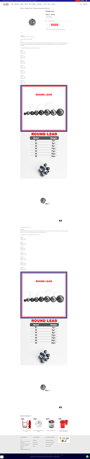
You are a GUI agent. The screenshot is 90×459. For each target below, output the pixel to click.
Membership (40, 4)
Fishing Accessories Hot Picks (41, 8)
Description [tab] (22, 36)
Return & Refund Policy (50, 442)
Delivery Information (49, 440)
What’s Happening (32, 4)
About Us (26, 4)
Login (34, 446)
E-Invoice (53, 4)
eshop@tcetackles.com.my (25, 449)
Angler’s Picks (28, 8)
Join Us (45, 4)
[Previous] (20, 426)
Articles (49, 4)
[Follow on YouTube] (86, 1)
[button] (81, 4)
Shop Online (16, 4)
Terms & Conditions (49, 444)
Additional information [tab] (29, 36)
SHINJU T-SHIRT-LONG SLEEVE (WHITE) (39, 431)
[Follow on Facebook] (81, 1)
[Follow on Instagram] (83, 1)
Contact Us (35, 442)
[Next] (69, 426)
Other (64, 29)
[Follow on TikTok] (84, 1)
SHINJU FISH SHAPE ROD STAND (26, 431)
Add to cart (54, 24)
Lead (62, 29)
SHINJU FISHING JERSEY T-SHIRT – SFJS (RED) (63, 431)
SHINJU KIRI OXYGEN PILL (51, 430)
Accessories (51, 29)
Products (21, 4)
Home (12, 4)
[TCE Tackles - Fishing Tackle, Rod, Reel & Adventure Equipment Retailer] (6, 4)
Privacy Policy (48, 446)
